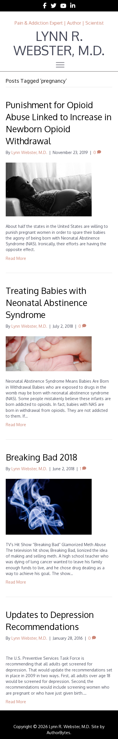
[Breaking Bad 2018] (49, 506)
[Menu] (60, 65)
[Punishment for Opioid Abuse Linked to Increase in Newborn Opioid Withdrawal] (49, 189)
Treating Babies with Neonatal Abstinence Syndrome (46, 302)
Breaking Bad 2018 (41, 457)
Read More (16, 258)
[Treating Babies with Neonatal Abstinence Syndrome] (49, 353)
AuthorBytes (58, 732)
